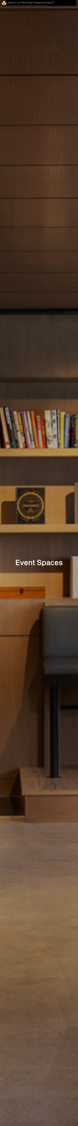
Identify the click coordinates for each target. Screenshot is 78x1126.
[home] (4, 3)
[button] (12, 3)
